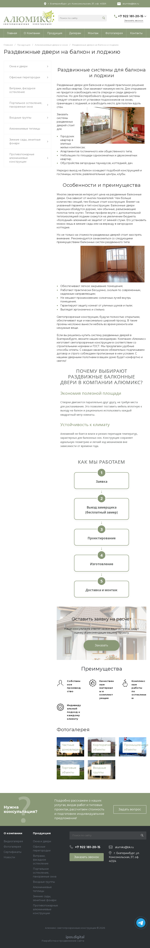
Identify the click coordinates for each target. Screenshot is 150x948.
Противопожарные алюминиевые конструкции (45, 909)
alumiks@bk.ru (131, 3)
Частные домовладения (71, 747)
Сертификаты (12, 852)
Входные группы (99, 770)
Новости (9, 857)
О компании (13, 833)
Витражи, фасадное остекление (40, 859)
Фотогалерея (12, 846)
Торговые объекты (69, 770)
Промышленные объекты (133, 747)
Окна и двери (42, 841)
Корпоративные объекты (102, 747)
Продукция (42, 833)
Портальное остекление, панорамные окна (44, 872)
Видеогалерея (13, 841)
